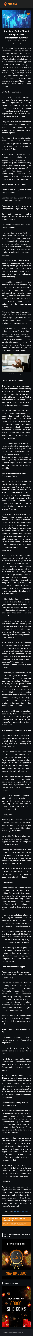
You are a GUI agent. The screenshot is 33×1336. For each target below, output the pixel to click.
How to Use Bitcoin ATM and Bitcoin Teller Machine (14, 1219)
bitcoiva (24, 41)
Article (19, 41)
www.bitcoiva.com (21, 1211)
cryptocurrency (16, 43)
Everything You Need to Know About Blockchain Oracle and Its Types (14, 1224)
